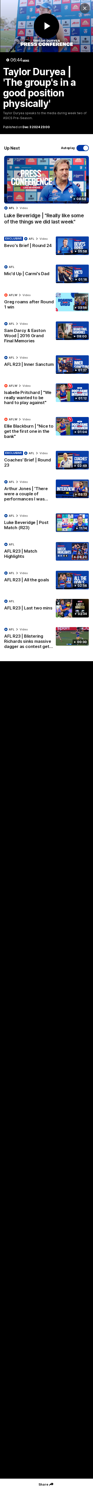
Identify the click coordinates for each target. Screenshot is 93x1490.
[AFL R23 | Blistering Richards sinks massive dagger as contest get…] (46, 639)
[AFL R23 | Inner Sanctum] (46, 364)
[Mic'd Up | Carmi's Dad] (46, 273)
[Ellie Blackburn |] (46, 429)
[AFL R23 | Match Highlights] (46, 551)
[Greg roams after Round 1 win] (46, 302)
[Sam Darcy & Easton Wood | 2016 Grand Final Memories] (46, 333)
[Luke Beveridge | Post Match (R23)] (46, 523)
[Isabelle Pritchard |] (46, 395)
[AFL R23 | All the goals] (46, 580)
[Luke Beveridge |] (46, 193)
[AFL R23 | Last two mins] (46, 608)
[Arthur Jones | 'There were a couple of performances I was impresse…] (46, 491)
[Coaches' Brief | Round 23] (46, 460)
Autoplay (68, 148)
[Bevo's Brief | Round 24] (46, 245)
